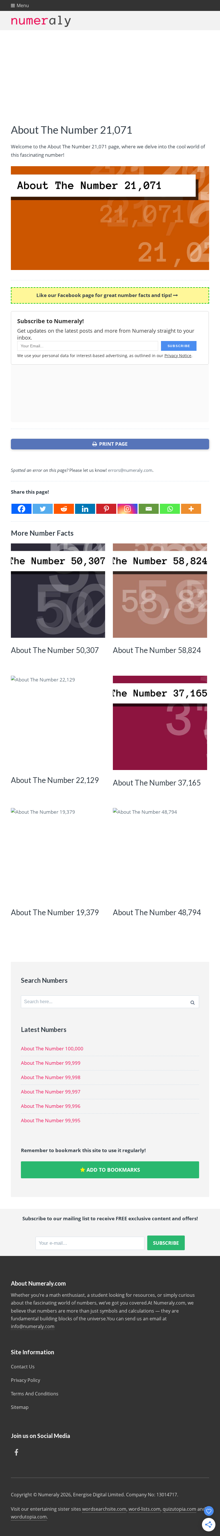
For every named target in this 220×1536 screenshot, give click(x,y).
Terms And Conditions (34, 1394)
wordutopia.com (29, 1517)
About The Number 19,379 (55, 912)
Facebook (16, 1452)
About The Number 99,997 (50, 1091)
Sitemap (20, 1407)
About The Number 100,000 (52, 1048)
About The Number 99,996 (50, 1106)
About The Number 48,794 (157, 912)
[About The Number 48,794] (160, 855)
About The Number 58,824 (157, 650)
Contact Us (23, 1366)
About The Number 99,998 (50, 1077)
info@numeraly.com (32, 1326)
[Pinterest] (106, 509)
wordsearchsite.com (104, 1509)
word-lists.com (144, 1509)
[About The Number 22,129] (58, 723)
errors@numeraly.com (130, 470)
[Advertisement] (110, 73)
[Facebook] (21, 509)
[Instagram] (127, 509)
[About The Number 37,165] (160, 723)
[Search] (192, 1001)
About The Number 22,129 (55, 780)
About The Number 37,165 (157, 782)
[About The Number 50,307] (58, 590)
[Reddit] (64, 509)
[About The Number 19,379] (58, 855)
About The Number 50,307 (55, 650)
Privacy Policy (25, 1380)
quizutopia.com (179, 1509)
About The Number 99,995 (50, 1120)
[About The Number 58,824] (160, 590)
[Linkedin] (85, 509)
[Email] (149, 509)
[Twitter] (43, 509)
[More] (191, 509)
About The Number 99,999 (50, 1063)
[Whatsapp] (170, 509)
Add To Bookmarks (112, 1169)
